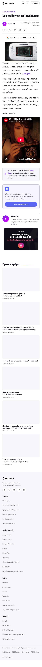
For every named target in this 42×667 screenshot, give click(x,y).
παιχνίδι (27, 73)
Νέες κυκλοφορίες (8, 544)
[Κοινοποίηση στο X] (10, 30)
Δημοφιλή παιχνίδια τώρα (10, 505)
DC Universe (6, 566)
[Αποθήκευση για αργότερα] (20, 30)
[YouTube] (14, 490)
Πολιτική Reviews (7, 630)
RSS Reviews (35, 652)
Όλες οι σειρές (7, 539)
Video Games (6, 501)
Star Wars (5, 557)
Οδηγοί (4, 591)
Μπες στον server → (21, 204)
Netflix (4, 548)
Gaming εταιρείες (7, 519)
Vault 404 (5, 596)
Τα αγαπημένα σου (8, 639)
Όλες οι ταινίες (7, 535)
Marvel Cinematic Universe (10, 562)
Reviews (5, 582)
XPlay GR (11, 24)
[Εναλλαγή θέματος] (27, 3)
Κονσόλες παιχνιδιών (9, 514)
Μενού (36, 3)
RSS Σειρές (25, 652)
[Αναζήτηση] (23, 3)
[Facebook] (4, 490)
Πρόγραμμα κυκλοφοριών (10, 510)
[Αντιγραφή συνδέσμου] (25, 30)
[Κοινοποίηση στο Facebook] (4, 30)
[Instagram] (9, 490)
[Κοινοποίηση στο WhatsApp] (15, 30)
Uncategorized (8, 12)
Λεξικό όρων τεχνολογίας (10, 610)
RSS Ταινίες (16, 652)
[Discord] (24, 490)
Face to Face (6, 600)
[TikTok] (19, 490)
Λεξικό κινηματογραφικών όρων (12, 571)
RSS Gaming (6, 652)
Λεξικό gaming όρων (8, 523)
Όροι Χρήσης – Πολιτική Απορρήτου (13, 634)
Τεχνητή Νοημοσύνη (8, 605)
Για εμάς (5, 621)
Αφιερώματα (6, 587)
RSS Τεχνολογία (7, 657)
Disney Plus (6, 553)
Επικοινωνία (6, 625)
